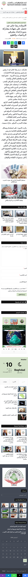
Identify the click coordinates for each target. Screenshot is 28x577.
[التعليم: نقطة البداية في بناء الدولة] (21, 229)
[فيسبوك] (23, 42)
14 (10, 550)
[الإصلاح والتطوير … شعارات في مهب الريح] (7, 449)
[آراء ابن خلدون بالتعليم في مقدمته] (7, 229)
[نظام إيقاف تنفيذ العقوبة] (22, 410)
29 (6, 557)
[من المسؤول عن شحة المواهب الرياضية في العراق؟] (5, 516)
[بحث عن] (2, 8)
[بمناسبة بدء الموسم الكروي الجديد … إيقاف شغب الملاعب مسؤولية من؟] (5, 510)
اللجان (19, 17)
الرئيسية (23, 17)
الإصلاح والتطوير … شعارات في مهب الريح (13, 12)
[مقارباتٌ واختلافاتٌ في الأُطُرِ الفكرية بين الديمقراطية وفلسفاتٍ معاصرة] (21, 432)
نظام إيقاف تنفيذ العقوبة (11, 408)
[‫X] (19, 42)
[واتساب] (12, 42)
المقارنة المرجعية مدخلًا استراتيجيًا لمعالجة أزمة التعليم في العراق (8, 220)
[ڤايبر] (4, 42)
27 (14, 557)
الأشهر (23, 382)
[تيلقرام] (8, 42)
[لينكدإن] (15, 42)
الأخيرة (14, 382)
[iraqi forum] (14, 3)
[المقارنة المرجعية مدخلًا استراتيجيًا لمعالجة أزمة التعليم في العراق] (7, 213)
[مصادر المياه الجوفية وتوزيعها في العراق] (22, 396)
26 (17, 557)
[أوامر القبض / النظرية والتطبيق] (22, 417)
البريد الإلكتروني (23, 275)
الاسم (25, 268)
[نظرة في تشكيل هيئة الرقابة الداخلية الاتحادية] (14, 516)
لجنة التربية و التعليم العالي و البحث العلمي (16, 22)
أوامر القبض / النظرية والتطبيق (10, 415)
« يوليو (25, 564)
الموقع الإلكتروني (23, 281)
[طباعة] (12, 46)
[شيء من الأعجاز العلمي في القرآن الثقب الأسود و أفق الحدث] (22, 403)
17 (25, 554)
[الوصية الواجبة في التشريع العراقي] (22, 389)
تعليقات (5, 382)
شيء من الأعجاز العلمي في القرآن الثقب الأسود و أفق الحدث (10, 402)
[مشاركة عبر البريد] (15, 46)
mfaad (3, 571)
